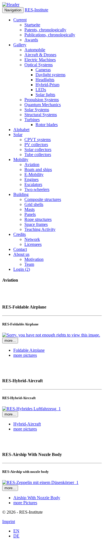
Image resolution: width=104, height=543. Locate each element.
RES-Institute (36, 9)
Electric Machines (40, 59)
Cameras (43, 69)
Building (21, 194)
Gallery (19, 44)
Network (32, 239)
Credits (19, 234)
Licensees (33, 244)
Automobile (34, 49)
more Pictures (25, 502)
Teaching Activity (39, 229)
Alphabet (21, 129)
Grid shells (33, 204)
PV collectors (36, 144)
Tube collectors (37, 154)
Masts (29, 209)
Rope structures (38, 219)
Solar (17, 134)
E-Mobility (34, 174)
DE (16, 536)
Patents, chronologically (45, 29)
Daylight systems (50, 74)
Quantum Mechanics (42, 104)
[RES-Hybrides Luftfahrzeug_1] (31, 408)
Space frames (36, 224)
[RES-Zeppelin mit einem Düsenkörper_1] (40, 482)
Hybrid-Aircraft (27, 424)
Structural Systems (40, 114)
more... (10, 340)
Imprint (8, 521)
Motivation (34, 259)
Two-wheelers (36, 189)
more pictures (25, 355)
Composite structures (42, 199)
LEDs (40, 89)
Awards (31, 39)
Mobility (20, 159)
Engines (31, 179)
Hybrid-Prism (47, 84)
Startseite (32, 24)
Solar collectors (37, 149)
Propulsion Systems (41, 99)
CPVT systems (37, 139)
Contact (20, 249)
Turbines (32, 119)
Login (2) (21, 269)
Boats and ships (38, 169)
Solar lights (45, 94)
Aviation (31, 164)
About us (21, 254)
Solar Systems (36, 109)
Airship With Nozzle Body (36, 497)
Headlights (44, 79)
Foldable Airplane (29, 350)
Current (20, 19)
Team (29, 264)
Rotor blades (46, 124)
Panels (30, 214)
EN (16, 531)
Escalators (33, 184)
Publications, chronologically (49, 34)
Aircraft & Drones (40, 54)
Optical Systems (38, 64)
